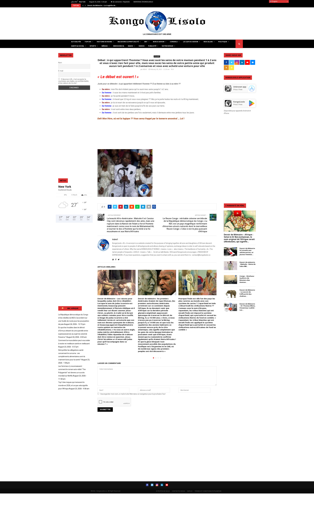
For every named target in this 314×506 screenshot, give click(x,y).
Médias (105, 46)
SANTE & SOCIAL (77, 46)
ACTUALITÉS (76, 42)
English (274, 1)
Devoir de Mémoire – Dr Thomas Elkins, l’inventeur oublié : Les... (247, 307)
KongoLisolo (239, 101)
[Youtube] (167, 485)
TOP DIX (88, 42)
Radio (130, 46)
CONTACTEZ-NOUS (178, 491)
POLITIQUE (222, 42)
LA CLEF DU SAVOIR (190, 42)
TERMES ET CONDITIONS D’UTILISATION (208, 491)
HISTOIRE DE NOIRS (104, 42)
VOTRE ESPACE (167, 46)
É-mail (60, 71)
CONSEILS (174, 42)
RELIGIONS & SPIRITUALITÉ (128, 42)
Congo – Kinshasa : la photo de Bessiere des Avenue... (247, 279)
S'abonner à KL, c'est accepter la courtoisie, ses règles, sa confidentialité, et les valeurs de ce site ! (73, 81)
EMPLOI (189, 491)
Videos (141, 46)
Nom (60, 63)
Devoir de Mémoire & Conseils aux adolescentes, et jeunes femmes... (247, 251)
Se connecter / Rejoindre (121, 2)
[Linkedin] (162, 485)
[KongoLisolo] (228, 106)
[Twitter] (152, 485)
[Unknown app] (228, 91)
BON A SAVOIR (158, 42)
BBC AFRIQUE (72, 308)
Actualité (156, 56)
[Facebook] (147, 485)
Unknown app (239, 86)
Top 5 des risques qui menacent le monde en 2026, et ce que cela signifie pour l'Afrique (73, 385)
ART (145, 42)
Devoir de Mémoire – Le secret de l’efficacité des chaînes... (247, 293)
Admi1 (145, 69)
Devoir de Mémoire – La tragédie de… (102, 5)
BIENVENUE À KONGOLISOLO (143, 2)
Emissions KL (118, 46)
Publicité (152, 46)
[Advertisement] (157, 134)
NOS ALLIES (208, 42)
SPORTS (93, 46)
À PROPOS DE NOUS (163, 491)
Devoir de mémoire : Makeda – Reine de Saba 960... (247, 264)
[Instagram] (157, 485)
